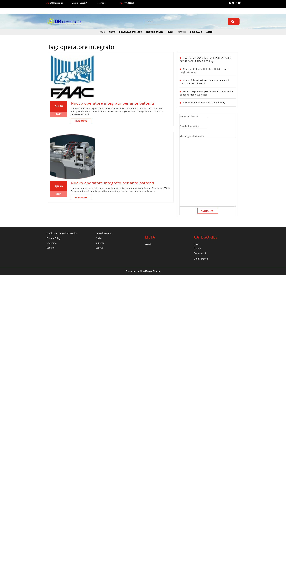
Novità (197, 248)
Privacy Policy (53, 238)
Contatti (50, 247)
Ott (57, 106)
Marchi (182, 32)
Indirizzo (100, 242)
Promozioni (200, 253)
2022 (59, 114)
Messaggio (191, 136)
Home (102, 32)
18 (61, 106)
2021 (59, 194)
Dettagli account (104, 233)
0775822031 (128, 2)
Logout (99, 247)
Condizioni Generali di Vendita (61, 233)
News (112, 32)
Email (189, 126)
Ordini (99, 238)
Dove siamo (196, 32)
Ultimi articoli (201, 258)
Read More (83, 121)
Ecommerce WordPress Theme (143, 271)
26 (61, 186)
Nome (189, 116)
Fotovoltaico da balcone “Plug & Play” (204, 102)
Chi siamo (51, 242)
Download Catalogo (130, 32)
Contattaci (207, 210)
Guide (170, 32)
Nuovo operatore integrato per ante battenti (112, 103)
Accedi (209, 32)
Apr (57, 186)
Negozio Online (154, 32)
